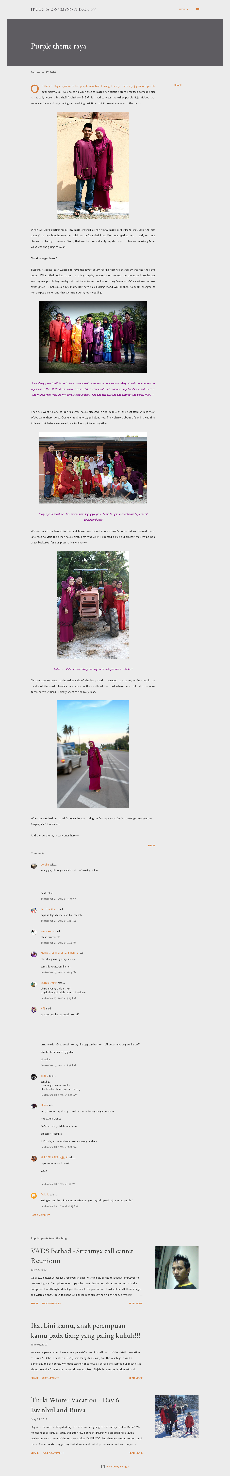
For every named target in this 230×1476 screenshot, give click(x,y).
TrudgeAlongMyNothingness (63, 9)
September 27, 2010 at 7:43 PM (58, 998)
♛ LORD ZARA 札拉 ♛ (54, 1157)
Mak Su (45, 1194)
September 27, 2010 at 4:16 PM (58, 920)
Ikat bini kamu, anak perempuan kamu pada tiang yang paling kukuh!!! (85, 1330)
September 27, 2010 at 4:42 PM (58, 942)
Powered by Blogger (117, 1466)
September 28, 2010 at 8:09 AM (59, 1095)
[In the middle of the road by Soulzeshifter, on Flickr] (93, 807)
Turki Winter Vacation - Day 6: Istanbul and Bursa (76, 1405)
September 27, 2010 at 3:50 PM (58, 898)
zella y (44, 1075)
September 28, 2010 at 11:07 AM (59, 1147)
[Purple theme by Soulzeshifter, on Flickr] (93, 218)
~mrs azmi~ (48, 931)
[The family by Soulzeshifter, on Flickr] (93, 502)
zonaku (45, 864)
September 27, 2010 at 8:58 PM (58, 1065)
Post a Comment (40, 1214)
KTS (43, 1008)
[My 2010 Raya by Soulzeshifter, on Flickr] (93, 371)
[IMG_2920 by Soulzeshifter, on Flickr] (93, 657)
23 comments (50, 1378)
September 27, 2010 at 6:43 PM (58, 972)
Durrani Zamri (49, 982)
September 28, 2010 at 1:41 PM (58, 1184)
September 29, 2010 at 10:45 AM (59, 1206)
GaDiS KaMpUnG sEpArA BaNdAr (60, 953)
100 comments (51, 1303)
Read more (136, 1303)
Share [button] (178, 84)
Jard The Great (49, 909)
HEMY (44, 1105)
